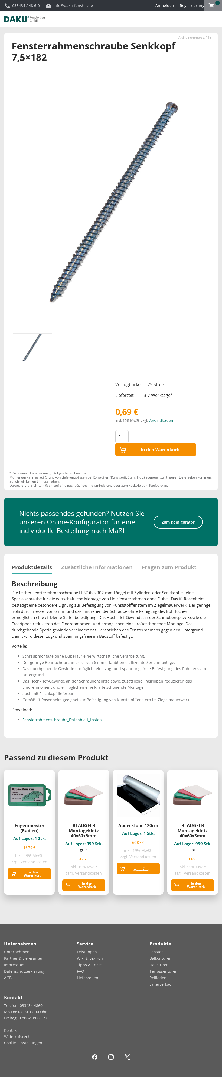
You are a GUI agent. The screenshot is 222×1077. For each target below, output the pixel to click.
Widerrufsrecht (18, 1036)
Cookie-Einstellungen (23, 1042)
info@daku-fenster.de (73, 5)
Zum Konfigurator (178, 522)
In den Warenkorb (160, 450)
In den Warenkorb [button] (33, 874)
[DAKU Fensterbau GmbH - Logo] (24, 19)
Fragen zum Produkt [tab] (169, 567)
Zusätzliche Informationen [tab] (97, 567)
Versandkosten (161, 420)
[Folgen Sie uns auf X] (127, 1056)
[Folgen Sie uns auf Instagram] (111, 1056)
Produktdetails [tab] (32, 567)
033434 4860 (31, 1005)
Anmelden (164, 5)
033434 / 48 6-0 (26, 5)
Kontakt (11, 1030)
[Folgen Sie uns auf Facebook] (94, 1056)
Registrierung (192, 5)
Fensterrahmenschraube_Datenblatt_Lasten (62, 719)
